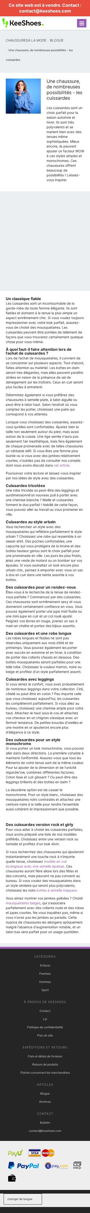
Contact (45, 1011)
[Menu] (81, 23)
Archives (45, 1101)
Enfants (45, 965)
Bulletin (45, 1122)
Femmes (45, 973)
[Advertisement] (45, 242)
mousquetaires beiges (23, 903)
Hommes (45, 982)
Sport (45, 990)
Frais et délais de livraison (45, 1056)
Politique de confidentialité (45, 1027)
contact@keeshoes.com (45, 10)
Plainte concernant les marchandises (45, 1072)
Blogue (45, 1093)
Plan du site (45, 1035)
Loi (45, 1019)
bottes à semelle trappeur (56, 890)
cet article (61, 465)
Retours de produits (45, 1064)
